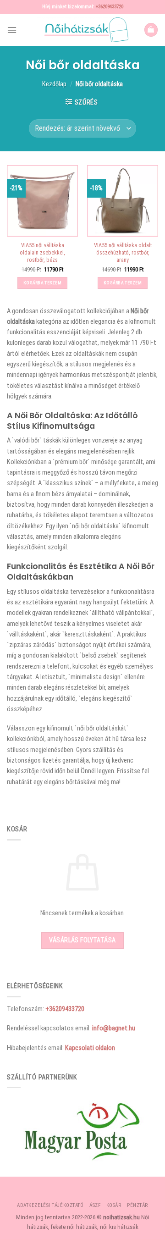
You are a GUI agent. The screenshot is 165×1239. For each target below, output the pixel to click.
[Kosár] (151, 30)
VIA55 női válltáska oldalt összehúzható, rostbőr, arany (123, 252)
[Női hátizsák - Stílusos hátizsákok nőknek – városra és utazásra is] (82, 29)
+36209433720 (109, 7)
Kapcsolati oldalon (90, 1048)
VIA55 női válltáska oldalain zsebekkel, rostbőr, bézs (42, 252)
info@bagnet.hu (113, 1028)
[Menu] (12, 30)
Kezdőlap (54, 84)
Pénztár (137, 1205)
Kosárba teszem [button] (42, 282)
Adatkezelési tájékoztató (50, 1205)
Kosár (113, 1205)
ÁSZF (94, 1205)
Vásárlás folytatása (82, 940)
